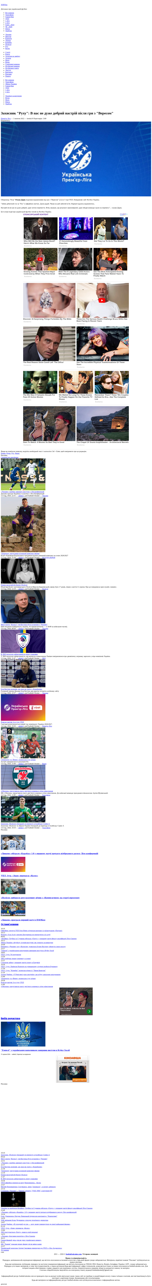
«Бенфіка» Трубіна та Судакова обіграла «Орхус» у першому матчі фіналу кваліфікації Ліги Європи (39, 939)
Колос (7, 48)
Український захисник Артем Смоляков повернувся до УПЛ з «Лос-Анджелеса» (31, 1248)
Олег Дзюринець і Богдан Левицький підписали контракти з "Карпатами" (29, 1216)
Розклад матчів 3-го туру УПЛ (12, 722)
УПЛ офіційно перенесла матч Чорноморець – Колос (21, 1183)
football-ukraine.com (74, 1254)
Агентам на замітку (12, 56)
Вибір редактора (10, 1018)
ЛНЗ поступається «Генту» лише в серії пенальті (19, 1232)
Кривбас (8, 42)
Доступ (8, 70)
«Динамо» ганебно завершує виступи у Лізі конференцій (22, 492)
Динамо (8, 34)
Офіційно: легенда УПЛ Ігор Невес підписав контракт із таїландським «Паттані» (31, 931)
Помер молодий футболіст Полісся (14, 585)
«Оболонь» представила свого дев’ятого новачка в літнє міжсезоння (27, 791)
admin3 (21, 496)
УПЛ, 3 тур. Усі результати (11, 954)
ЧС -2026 (8, 27)
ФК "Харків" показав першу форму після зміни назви (21, 1244)
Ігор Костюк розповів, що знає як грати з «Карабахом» (21, 689)
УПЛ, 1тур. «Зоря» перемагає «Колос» (19, 875)
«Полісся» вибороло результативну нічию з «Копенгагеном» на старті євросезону (40, 898)
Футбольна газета (12, 68)
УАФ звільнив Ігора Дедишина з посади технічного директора (24, 1220)
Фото (7, 60)
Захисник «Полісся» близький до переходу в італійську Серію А (25, 824)
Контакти (9, 72)
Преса (7, 29)
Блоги (7, 54)
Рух (6, 46)
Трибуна (8, 31)
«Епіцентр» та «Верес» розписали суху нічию (18, 760)
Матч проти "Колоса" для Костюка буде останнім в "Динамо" (24, 625)
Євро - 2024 (9, 25)
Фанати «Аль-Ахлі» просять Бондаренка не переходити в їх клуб (25, 935)
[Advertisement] (17, 1118)
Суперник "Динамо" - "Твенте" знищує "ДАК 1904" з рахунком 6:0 (26, 1191)
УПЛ (7, 19)
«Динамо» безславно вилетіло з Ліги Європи (18, 1236)
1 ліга (7, 21)
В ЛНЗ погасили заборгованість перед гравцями (19, 654)
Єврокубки (9, 17)
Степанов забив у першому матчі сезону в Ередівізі (20, 962)
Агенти (8, 58)
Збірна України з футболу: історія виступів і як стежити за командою (27, 943)
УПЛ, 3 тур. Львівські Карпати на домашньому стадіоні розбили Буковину (29, 966)
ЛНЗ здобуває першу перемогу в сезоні (16, 958)
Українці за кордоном (13, 96)
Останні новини (9, 924)
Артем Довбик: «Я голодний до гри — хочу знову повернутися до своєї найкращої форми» (35, 1224)
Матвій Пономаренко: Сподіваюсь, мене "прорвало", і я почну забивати (28, 1187)
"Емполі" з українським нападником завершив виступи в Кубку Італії (27, 951)
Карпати (8, 38)
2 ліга (7, 23)
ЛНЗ (44, 658)
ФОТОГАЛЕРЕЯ (48, 557)
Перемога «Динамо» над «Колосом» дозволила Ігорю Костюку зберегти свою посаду (33, 947)
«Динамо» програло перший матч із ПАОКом (23, 920)
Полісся (8, 44)
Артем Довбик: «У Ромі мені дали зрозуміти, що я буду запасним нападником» (31, 974)
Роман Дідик (6, 453)
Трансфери (9, 15)
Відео (7, 62)
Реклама (8, 74)
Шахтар (8, 36)
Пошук (8, 76)
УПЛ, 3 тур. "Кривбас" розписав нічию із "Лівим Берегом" (23, 970)
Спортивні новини (12, 64)
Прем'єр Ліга (6, 118)
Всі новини (9, 13)
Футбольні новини (12, 66)
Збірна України (11, 84)
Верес (17, 453)
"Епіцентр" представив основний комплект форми (20, 553)
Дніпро (8, 40)
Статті (7, 52)
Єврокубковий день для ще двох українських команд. (21, 1240)
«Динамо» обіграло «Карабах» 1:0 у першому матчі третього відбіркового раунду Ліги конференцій (49, 853)
